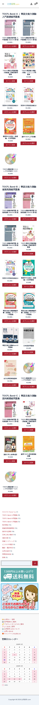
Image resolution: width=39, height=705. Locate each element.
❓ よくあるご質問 (8, 626)
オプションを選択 (10, 46)
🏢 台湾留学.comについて (11, 629)
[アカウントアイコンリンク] (31, 4)
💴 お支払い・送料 (8, 619)
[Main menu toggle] (3, 4)
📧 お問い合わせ (7, 631)
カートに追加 (10, 81)
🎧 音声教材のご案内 (9, 622)
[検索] (35, 563)
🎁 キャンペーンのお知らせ (11, 634)
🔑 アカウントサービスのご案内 (13, 624)
